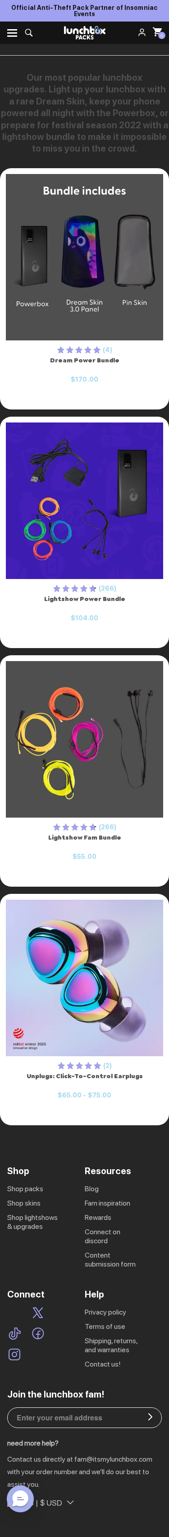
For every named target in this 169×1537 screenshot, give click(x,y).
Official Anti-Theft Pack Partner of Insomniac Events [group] (84, 10)
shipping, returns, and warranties (111, 1345)
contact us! (103, 1364)
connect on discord (102, 1236)
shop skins (24, 1203)
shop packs (25, 1188)
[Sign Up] (150, 1418)
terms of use (105, 1326)
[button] (20, 1498)
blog (92, 1188)
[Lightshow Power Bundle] (84, 500)
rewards (98, 1217)
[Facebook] (38, 1334)
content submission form (110, 1259)
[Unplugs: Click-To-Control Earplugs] (84, 978)
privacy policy (105, 1312)
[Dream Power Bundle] (84, 257)
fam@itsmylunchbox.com (113, 1459)
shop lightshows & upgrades (32, 1222)
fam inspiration (107, 1203)
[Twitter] (38, 1313)
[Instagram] (14, 1355)
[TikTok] (15, 1334)
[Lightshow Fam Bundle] (84, 739)
